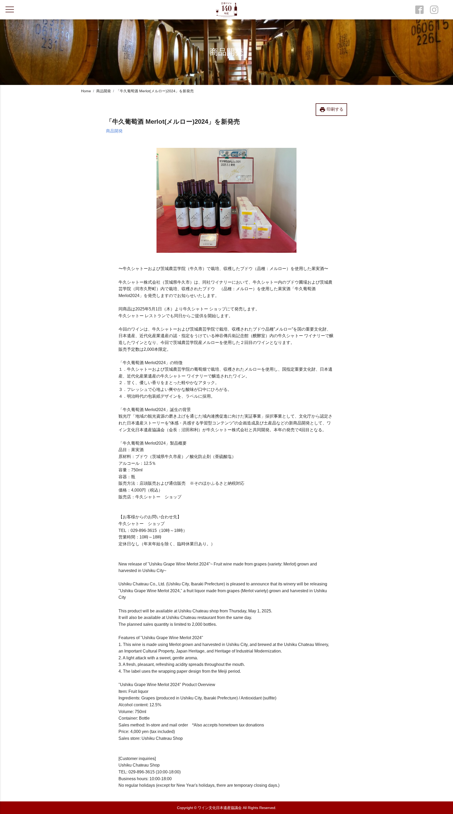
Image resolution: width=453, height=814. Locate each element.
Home (86, 91)
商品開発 (103, 91)
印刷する (331, 109)
